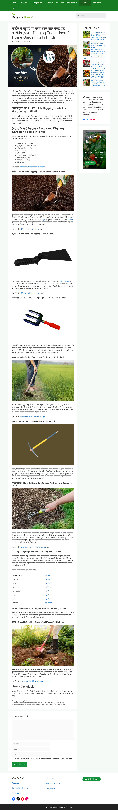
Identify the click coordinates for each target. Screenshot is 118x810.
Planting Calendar (37, 3)
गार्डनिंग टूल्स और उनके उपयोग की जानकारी (32, 167)
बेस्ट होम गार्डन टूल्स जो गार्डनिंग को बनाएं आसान (33, 547)
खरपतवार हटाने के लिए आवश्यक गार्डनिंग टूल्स (32, 417)
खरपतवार (70, 220)
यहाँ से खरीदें (48, 575)
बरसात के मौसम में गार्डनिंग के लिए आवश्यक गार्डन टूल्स (35, 681)
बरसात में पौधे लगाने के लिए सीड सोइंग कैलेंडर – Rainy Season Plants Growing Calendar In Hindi (39, 705)
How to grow (24, 3)
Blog (15, 701)
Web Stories (97, 3)
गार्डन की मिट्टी (64, 281)
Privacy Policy (50, 789)
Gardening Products (24, 701)
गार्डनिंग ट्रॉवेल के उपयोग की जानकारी (30, 229)
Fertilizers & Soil (52, 3)
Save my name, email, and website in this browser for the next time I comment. (43, 759)
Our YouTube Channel (20, 788)
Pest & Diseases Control (69, 3)
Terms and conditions (53, 783)
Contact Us (16, 793)
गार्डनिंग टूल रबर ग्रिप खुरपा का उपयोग (30, 293)
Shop (13, 8)
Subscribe (90, 163)
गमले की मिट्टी (41, 220)
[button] (91, 779)
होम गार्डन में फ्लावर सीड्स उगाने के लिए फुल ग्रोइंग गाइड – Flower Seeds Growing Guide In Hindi (39, 702)
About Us (15, 783)
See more (84, 3)
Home (14, 3)
